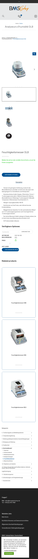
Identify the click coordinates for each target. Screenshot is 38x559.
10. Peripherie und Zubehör (9, 464)
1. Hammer (5, 450)
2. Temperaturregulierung (8, 435)
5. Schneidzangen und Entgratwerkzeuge (12, 477)
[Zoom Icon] (34, 53)
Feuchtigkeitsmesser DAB (18, 303)
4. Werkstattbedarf (10, 38)
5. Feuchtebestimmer (9, 38)
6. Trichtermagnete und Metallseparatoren (13, 432)
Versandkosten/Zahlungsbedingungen (13, 528)
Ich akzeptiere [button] (9, 553)
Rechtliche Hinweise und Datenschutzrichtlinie (15, 521)
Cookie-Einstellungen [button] (10, 551)
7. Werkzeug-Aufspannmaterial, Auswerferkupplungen (16, 438)
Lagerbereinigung (6, 471)
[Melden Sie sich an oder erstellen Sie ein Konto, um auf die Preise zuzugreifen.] (16, 240)
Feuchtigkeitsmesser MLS (18, 407)
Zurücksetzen (25, 232)
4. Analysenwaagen (8, 457)
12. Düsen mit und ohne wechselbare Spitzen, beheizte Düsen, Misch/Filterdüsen (16, 467)
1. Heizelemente (6, 480)
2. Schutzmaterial (7, 452)
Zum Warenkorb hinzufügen (12, 249)
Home (17, 23)
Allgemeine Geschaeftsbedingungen (12, 524)
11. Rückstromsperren (7, 474)
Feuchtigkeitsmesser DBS (18, 355)
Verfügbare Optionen (11, 175)
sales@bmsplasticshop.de (12, 501)
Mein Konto (5, 517)
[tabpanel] (19, 69)
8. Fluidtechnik (5, 445)
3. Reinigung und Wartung (8, 442)
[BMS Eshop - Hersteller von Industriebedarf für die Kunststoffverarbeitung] (19, 8)
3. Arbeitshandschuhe (8, 454)
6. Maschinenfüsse (8, 461)
